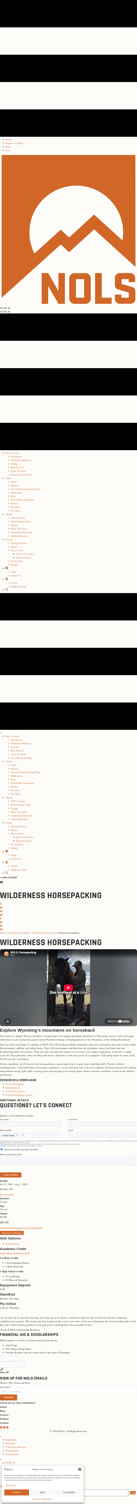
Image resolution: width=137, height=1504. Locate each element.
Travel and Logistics (15, 1091)
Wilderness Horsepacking (43, 932)
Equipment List (12, 1087)
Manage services (11, 1485)
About (3, 1407)
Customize (69, 1492)
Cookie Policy (36, 1499)
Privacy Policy (47, 1499)
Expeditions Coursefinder (19, 932)
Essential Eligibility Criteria (19, 1094)
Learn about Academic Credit (15, 1253)
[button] (79, 1469)
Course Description (14, 1084)
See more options (7, 1194)
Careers (4, 1415)
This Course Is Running (12, 1232)
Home (2, 932)
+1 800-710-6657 (8, 877)
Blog (2, 1411)
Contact (4, 1423)
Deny (42, 1492)
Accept (17, 1492)
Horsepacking (12, 1243)
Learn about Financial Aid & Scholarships (21, 1227)
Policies (4, 1419)
